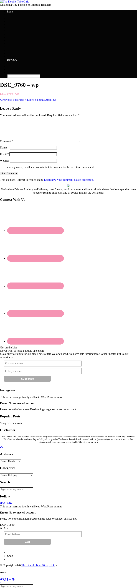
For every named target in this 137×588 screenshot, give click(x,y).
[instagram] (4, 503)
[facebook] (6, 503)
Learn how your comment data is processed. (69, 179)
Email (4, 154)
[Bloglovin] (10, 579)
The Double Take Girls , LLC (38, 565)
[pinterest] (10, 503)
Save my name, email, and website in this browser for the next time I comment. (50, 167)
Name (4, 147)
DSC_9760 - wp (9, 93)
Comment (6, 141)
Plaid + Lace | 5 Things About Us (29, 99)
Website (4, 160)
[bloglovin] (8, 503)
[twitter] (1, 503)
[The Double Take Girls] (14, 1)
